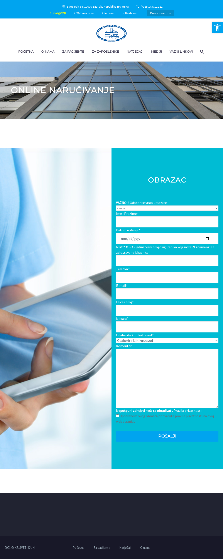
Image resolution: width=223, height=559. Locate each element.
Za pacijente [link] (73, 51)
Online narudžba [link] (160, 13)
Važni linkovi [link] (181, 51)
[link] (217, 27)
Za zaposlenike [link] (105, 51)
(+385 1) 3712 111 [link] (152, 6)
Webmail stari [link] (85, 13)
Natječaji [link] (135, 51)
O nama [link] (47, 51)
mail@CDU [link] (59, 13)
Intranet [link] (110, 13)
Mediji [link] (156, 51)
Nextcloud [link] (131, 13)
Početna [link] (26, 51)
